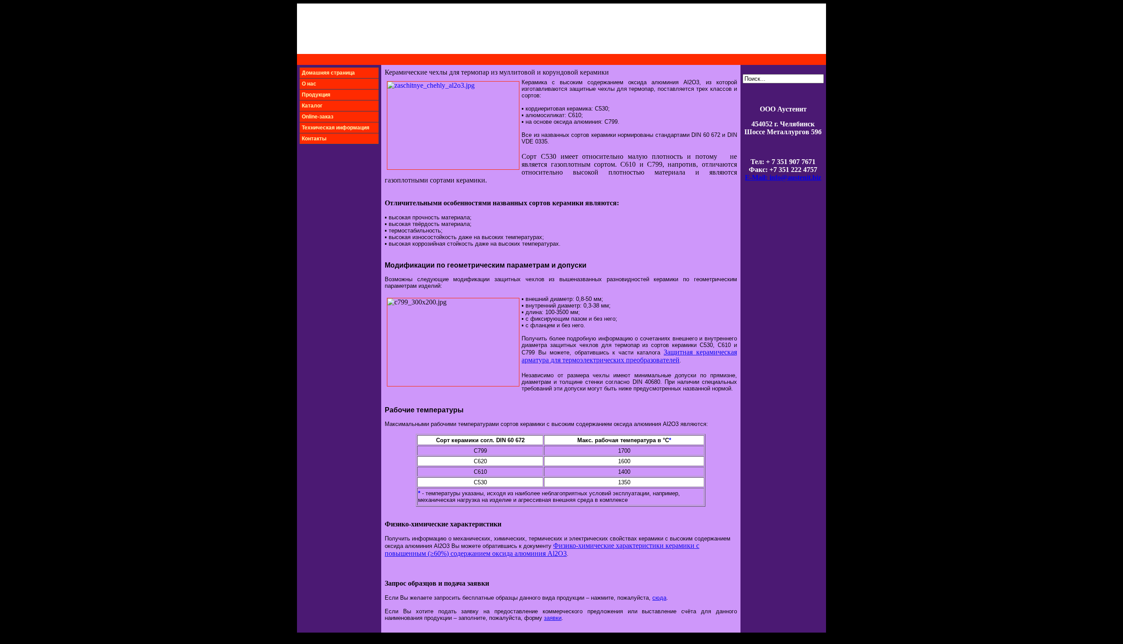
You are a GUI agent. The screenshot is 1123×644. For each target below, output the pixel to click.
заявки (553, 618)
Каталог (312, 106)
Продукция (316, 95)
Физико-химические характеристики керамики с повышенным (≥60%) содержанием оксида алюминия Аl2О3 (542, 549)
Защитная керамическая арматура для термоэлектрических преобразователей (629, 356)
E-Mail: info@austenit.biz (783, 177)
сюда (659, 597)
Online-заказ (317, 117)
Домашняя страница (328, 73)
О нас (309, 84)
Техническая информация (335, 128)
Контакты (314, 139)
